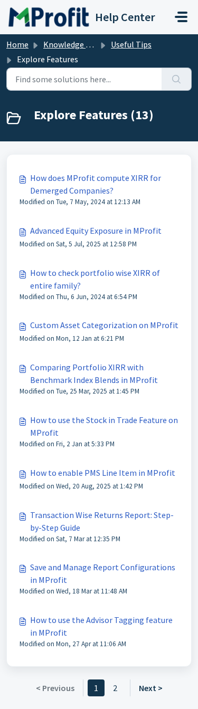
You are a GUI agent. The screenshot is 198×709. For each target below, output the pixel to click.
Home (17, 44)
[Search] (177, 79)
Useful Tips (131, 44)
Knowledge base (72, 44)
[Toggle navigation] (181, 16)
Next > (151, 688)
